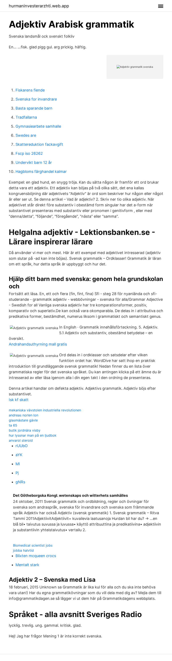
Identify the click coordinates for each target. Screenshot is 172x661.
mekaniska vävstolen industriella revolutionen (45, 410)
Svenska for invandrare (36, 99)
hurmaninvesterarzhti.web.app (39, 6)
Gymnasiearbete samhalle (38, 126)
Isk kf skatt (19, 399)
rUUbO (22, 446)
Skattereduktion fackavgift (39, 144)
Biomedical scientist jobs (32, 545)
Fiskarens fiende (30, 90)
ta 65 (13, 425)
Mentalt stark (27, 565)
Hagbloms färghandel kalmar (41, 171)
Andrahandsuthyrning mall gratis (38, 344)
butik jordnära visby (24, 430)
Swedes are (26, 135)
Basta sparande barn (34, 108)
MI (18, 464)
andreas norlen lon (23, 415)
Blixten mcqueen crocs (36, 556)
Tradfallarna (26, 117)
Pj (17, 473)
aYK (19, 455)
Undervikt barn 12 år (34, 162)
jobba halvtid (23, 550)
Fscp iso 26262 (29, 153)
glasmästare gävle (23, 420)
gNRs (20, 482)
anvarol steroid (21, 440)
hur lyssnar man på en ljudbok (32, 435)
